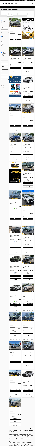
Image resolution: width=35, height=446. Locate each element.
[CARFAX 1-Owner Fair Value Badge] (15, 429)
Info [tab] (30, 92)
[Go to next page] (33, 440)
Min (1, 26)
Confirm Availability (28, 99)
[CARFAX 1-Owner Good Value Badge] (28, 251)
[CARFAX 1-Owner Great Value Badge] (11, 155)
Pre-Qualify (15, 71)
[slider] (1, 32)
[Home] (2, 3)
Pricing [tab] (12, 33)
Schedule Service (17, 6)
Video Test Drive (15, 58)
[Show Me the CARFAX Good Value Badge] (11, 124)
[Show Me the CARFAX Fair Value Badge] (28, 96)
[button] (15, 32)
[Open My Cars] (32, 3)
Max (1, 65)
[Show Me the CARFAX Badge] (24, 126)
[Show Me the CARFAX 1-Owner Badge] (11, 37)
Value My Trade (15, 43)
